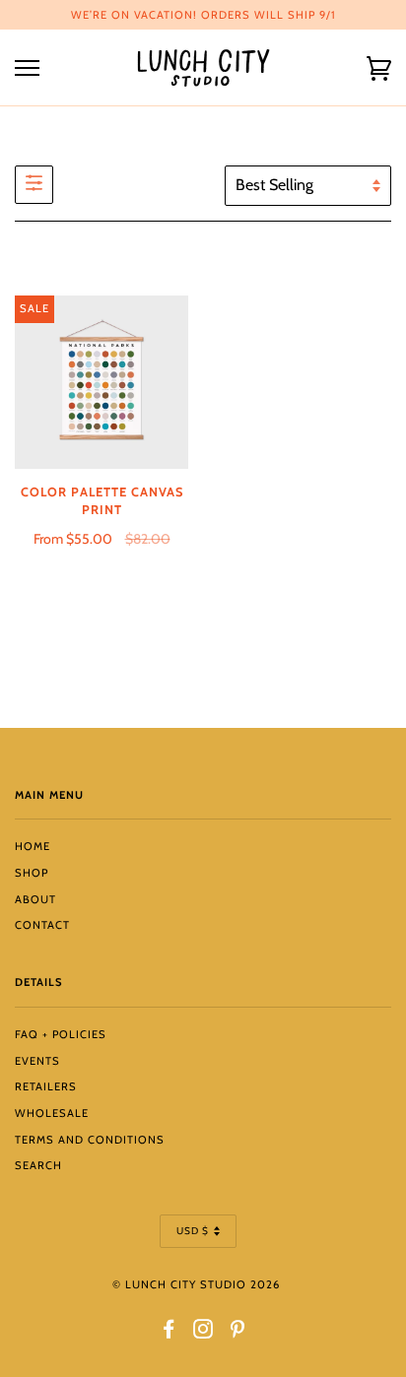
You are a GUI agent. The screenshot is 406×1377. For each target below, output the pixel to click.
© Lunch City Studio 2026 (196, 1284)
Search (38, 1165)
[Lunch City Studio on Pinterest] (238, 1333)
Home (32, 846)
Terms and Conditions (90, 1140)
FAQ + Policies (60, 1034)
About (35, 899)
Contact (42, 925)
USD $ (192, 1230)
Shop (31, 873)
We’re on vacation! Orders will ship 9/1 (203, 15)
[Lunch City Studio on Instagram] (203, 1333)
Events (37, 1061)
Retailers (46, 1086)
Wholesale (52, 1113)
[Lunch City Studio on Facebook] (169, 1333)
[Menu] (27, 68)
